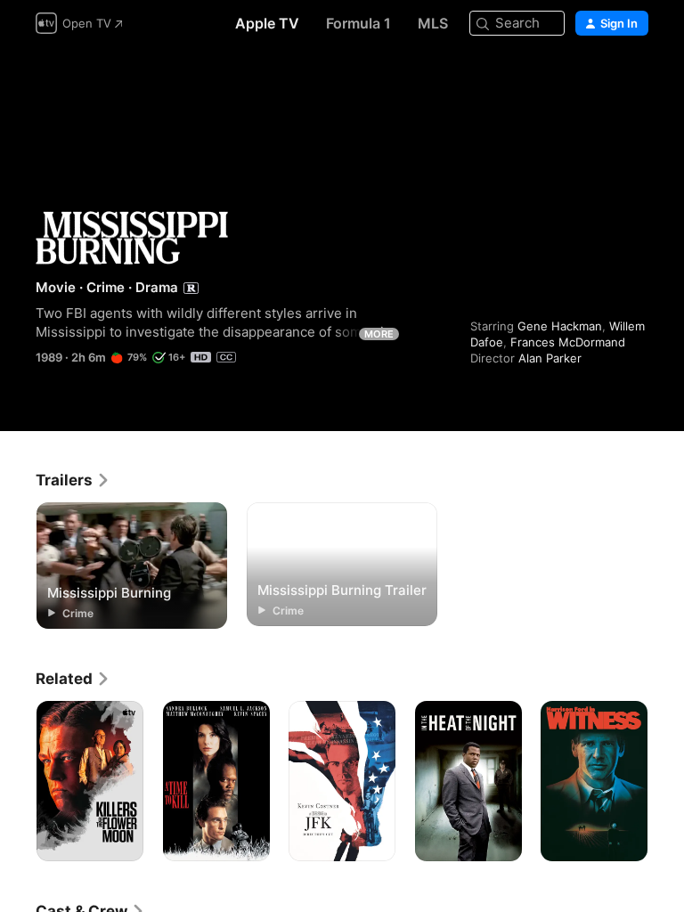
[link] (73, 480)
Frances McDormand (567, 342)
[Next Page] (666, 781)
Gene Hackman (559, 326)
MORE (379, 334)
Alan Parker (550, 358)
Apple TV (267, 23)
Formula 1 (358, 23)
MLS (433, 23)
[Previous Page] (17, 781)
